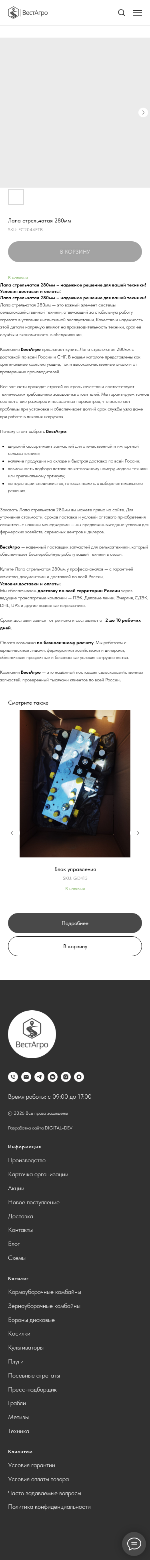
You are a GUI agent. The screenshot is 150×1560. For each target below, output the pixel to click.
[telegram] (39, 1077)
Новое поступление (34, 1202)
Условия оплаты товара (38, 1479)
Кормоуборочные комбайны (44, 1292)
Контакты (20, 1230)
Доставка (20, 1216)
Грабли (17, 1403)
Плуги (16, 1361)
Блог (14, 1244)
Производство (27, 1160)
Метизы (18, 1417)
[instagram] (66, 1077)
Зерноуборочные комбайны (44, 1306)
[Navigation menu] (137, 13)
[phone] (13, 1077)
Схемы (17, 1258)
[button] (121, 12)
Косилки (19, 1333)
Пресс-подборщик (32, 1389)
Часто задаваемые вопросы (44, 1493)
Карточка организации (38, 1174)
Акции (16, 1188)
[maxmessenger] (79, 1077)
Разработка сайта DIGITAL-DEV (40, 1128)
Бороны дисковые (31, 1320)
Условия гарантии (31, 1465)
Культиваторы (26, 1347)
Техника (18, 1431)
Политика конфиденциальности (49, 1506)
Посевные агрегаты (34, 1375)
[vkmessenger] (53, 1077)
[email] (26, 1077)
